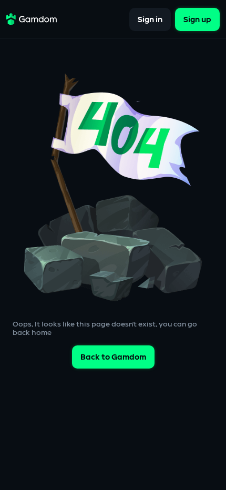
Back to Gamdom (113, 357)
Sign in (150, 19)
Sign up (197, 19)
